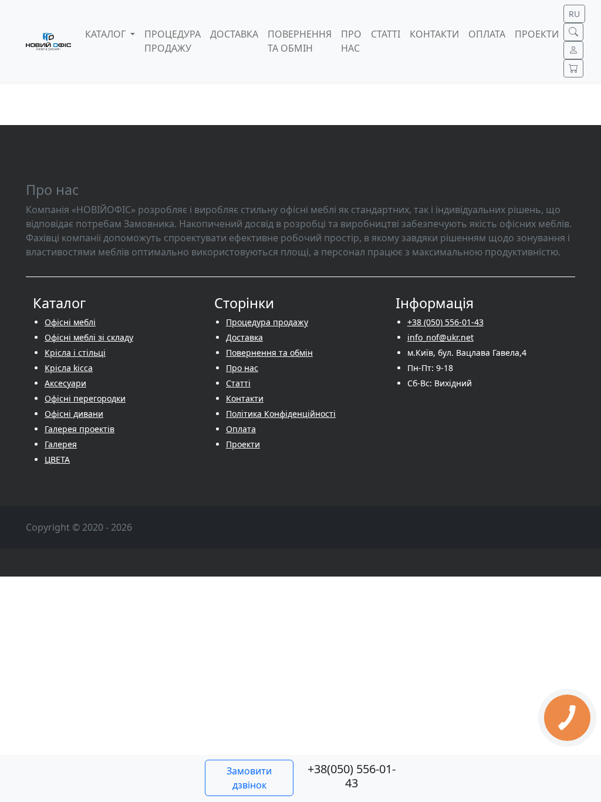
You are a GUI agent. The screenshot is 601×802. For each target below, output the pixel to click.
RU (574, 13)
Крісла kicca (69, 367)
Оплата (241, 428)
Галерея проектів (79, 428)
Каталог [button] (106, 34)
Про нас (242, 367)
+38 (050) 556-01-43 (445, 322)
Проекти (243, 444)
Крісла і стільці (75, 352)
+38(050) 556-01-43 (352, 776)
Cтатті (238, 383)
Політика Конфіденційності (281, 413)
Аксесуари (65, 383)
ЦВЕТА (57, 459)
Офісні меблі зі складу (89, 337)
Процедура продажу (267, 322)
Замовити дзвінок (249, 777)
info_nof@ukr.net (440, 337)
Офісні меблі (70, 322)
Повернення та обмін (269, 352)
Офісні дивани (74, 413)
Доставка (244, 337)
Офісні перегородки (85, 398)
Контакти (245, 398)
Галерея (61, 444)
